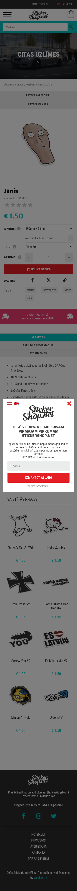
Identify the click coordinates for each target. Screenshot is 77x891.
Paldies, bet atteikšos (38, 486)
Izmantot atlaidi (38, 478)
